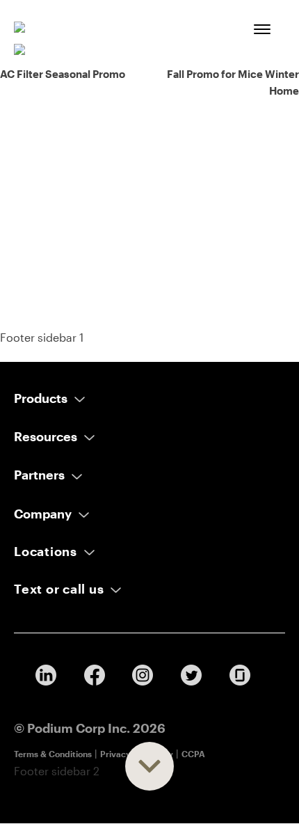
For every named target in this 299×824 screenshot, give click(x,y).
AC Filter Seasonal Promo (62, 74)
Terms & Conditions (53, 754)
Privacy (115, 754)
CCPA (193, 754)
